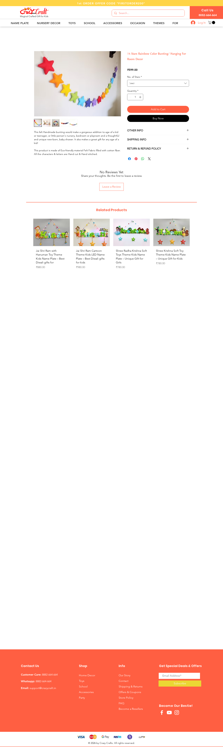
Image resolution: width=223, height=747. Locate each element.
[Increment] (140, 97)
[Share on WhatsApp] (143, 159)
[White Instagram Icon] (177, 712)
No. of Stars (134, 76)
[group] (111, 247)
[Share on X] (149, 159)
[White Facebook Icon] (162, 712)
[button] (21, 23)
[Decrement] (130, 97)
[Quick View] (51, 232)
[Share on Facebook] (129, 159)
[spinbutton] (135, 97)
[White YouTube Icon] (169, 712)
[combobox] (158, 83)
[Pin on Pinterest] (136, 159)
